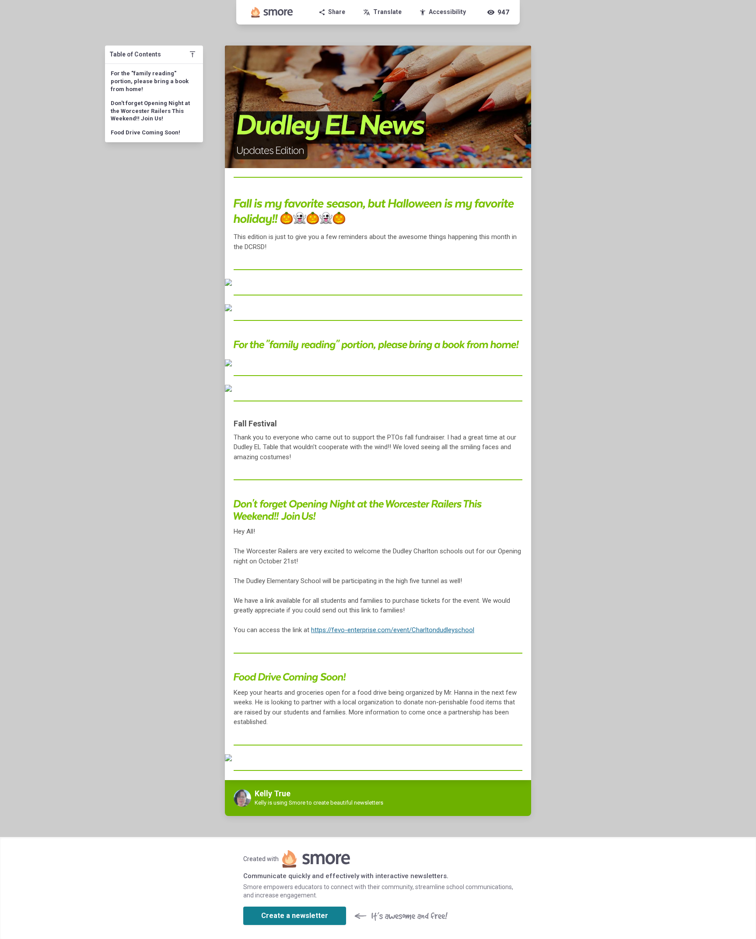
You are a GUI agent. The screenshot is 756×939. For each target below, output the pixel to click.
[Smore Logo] (272, 12)
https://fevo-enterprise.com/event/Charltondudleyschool (392, 630)
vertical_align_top (192, 54)
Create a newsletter (294, 915)
